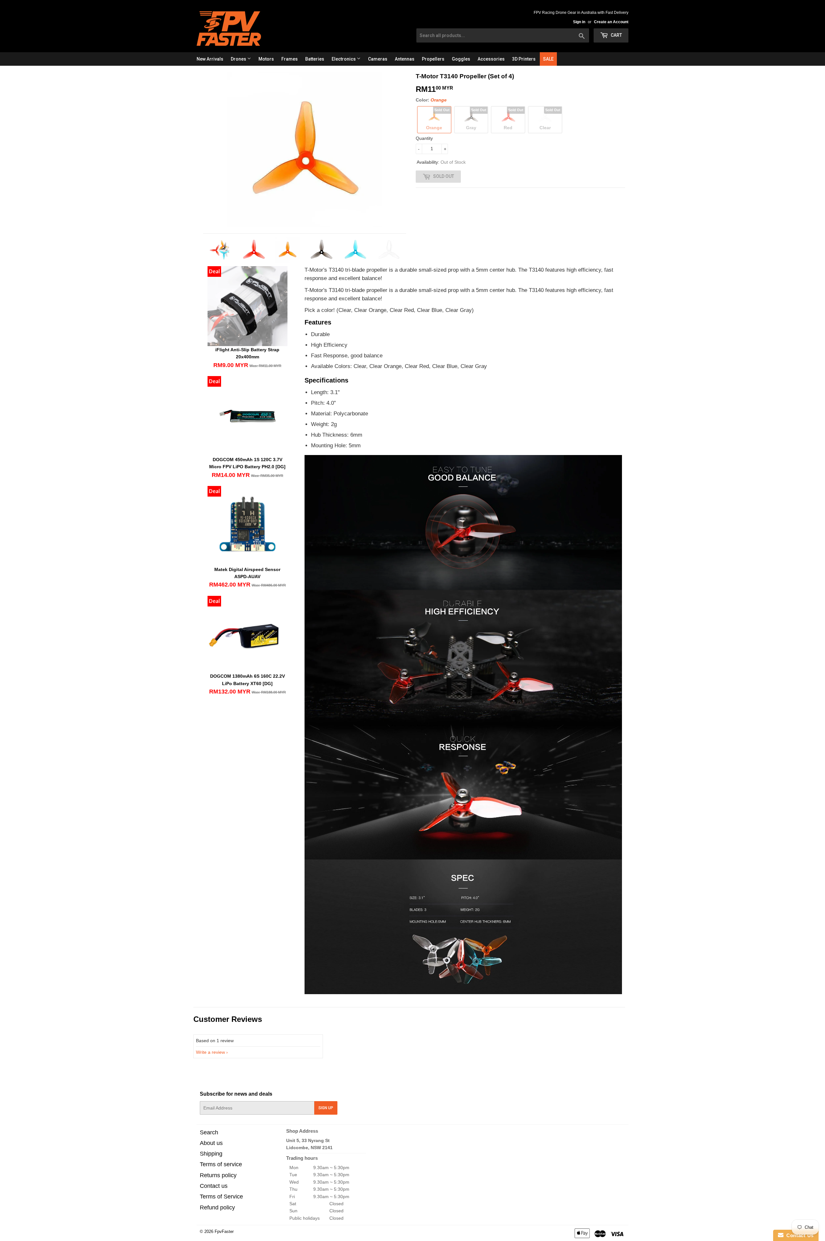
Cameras (377, 59)
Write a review (210, 1052)
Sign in (579, 22)
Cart (616, 35)
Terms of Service (221, 1196)
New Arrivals (210, 59)
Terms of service (221, 1164)
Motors (266, 59)
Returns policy (218, 1175)
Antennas (404, 59)
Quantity (424, 138)
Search (209, 1132)
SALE (548, 59)
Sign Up (325, 1108)
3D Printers (524, 59)
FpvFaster (224, 1231)
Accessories (491, 59)
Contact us (214, 1186)
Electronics (344, 59)
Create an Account (611, 22)
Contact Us (798, 1235)
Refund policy (217, 1207)
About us (211, 1143)
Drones (239, 59)
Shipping (211, 1153)
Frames (289, 59)
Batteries (314, 59)
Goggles (461, 59)
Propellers (433, 59)
